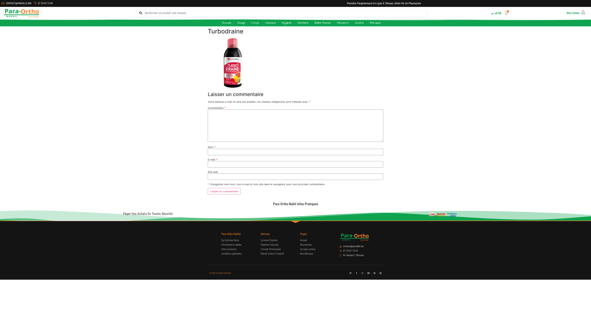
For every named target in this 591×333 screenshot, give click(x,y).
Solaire (359, 23)
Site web (213, 172)
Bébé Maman (323, 23)
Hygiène (286, 23)
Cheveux (270, 23)
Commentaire (217, 108)
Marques (375, 23)
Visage (241, 23)
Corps (255, 23)
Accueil (226, 23)
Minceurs (343, 23)
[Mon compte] (583, 12)
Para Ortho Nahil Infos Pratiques (295, 204)
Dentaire (303, 23)
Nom (212, 147)
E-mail (212, 159)
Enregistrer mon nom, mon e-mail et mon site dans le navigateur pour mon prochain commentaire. (268, 184)
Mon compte (573, 12)
